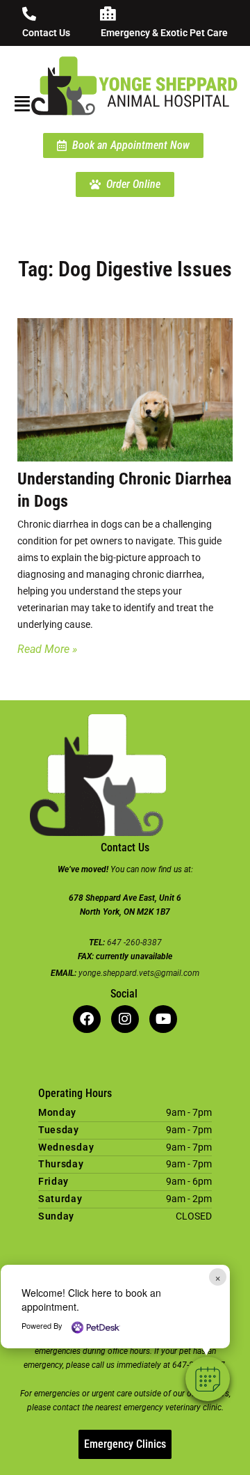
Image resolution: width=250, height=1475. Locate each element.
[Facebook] (87, 1019)
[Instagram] (125, 1019)
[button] (207, 1379)
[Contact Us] (29, 14)
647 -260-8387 (134, 942)
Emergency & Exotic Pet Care (164, 32)
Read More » (47, 649)
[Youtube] (163, 1019)
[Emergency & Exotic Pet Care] (108, 14)
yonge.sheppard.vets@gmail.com (138, 973)
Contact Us (46, 32)
